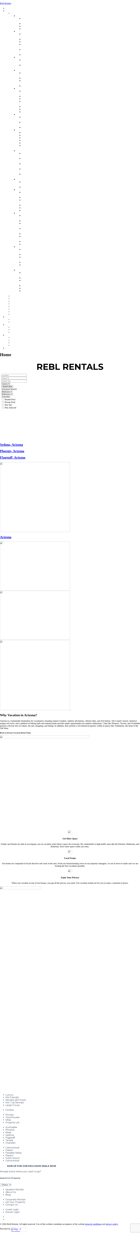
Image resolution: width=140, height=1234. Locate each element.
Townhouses (12, 1117)
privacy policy (112, 1224)
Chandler (10, 1143)
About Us (10, 1192)
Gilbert (9, 1150)
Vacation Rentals (14, 1189)
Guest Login (12, 1209)
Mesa (8, 1132)
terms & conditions (93, 1224)
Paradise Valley (13, 1153)
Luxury (9, 1094)
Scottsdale (11, 1127)
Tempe (9, 1140)
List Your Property (15, 1202)
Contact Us (11, 1204)
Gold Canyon (12, 1158)
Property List (12, 1122)
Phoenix (9, 1130)
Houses (9, 1114)
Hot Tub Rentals (14, 1102)
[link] (70, 445)
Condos (9, 1110)
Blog (8, 1194)
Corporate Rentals (15, 1199)
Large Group (12, 1105)
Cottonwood (12, 1147)
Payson (9, 1155)
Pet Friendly (12, 1097)
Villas (8, 1120)
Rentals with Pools (15, 1100)
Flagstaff (10, 1137)
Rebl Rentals (5, 3)
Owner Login (12, 1212)
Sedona (9, 1135)
